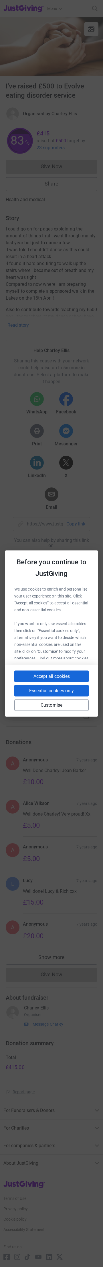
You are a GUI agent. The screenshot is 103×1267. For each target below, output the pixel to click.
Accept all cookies (51, 676)
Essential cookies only (51, 690)
